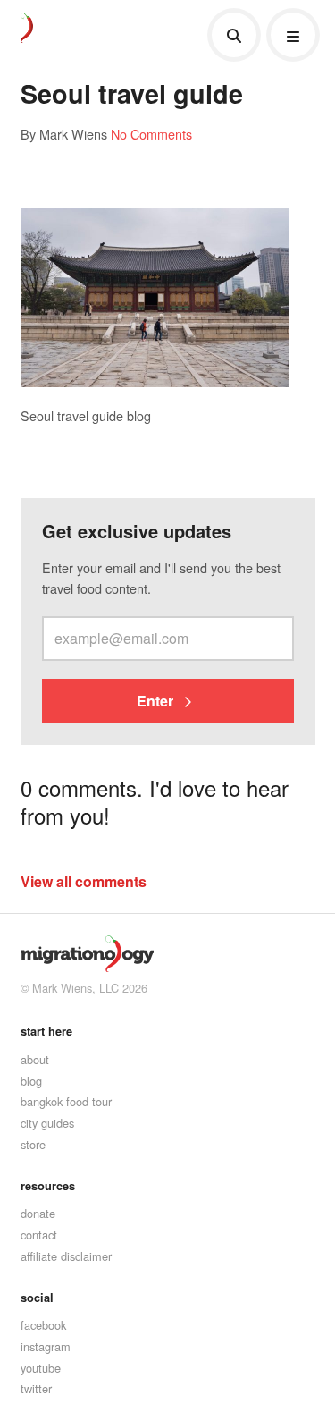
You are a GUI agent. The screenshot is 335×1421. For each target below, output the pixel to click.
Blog (31, 1080)
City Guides (47, 1122)
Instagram (46, 1346)
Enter (157, 700)
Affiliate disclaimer (66, 1256)
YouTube (41, 1367)
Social (37, 1298)
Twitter (36, 1388)
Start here (46, 1031)
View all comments (84, 881)
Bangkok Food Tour (66, 1101)
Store (33, 1144)
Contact (39, 1234)
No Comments (151, 133)
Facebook (43, 1324)
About (35, 1059)
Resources (48, 1186)
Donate (38, 1213)
